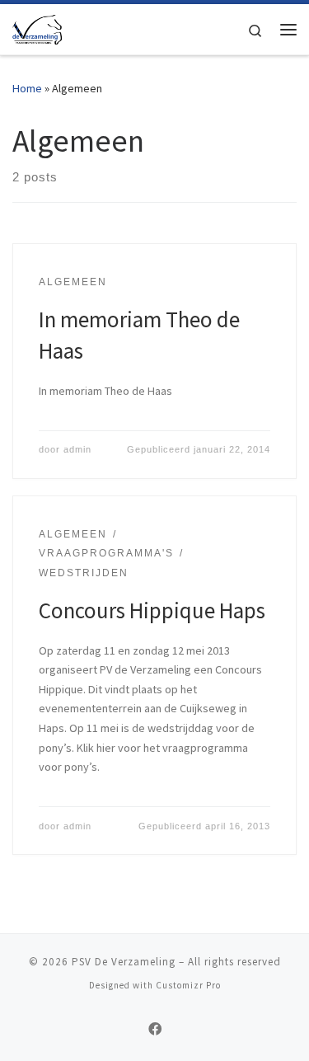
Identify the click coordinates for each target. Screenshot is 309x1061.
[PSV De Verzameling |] (37, 27)
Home (27, 88)
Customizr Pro (188, 985)
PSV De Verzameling (124, 962)
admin (77, 449)
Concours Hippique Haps (152, 610)
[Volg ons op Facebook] (155, 1029)
